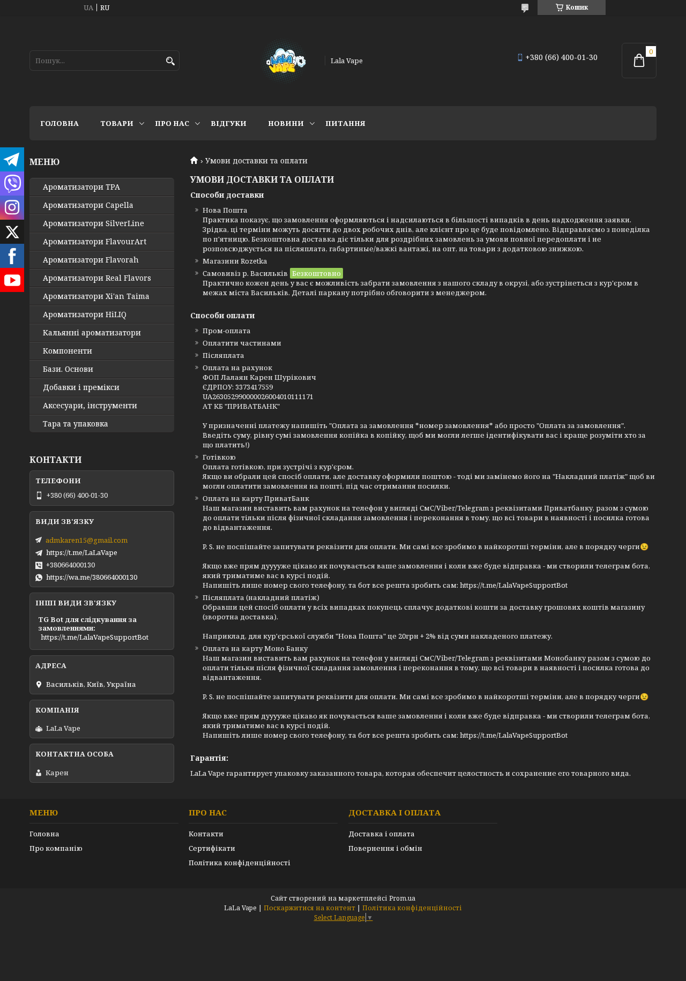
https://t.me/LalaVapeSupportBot (94, 637)
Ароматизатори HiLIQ (84, 314)
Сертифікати (212, 848)
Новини (286, 123)
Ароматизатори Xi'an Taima (96, 296)
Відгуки (229, 123)
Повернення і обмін (385, 848)
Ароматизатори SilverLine (93, 223)
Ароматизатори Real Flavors (97, 278)
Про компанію (56, 848)
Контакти (206, 833)
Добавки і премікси (81, 387)
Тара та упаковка (75, 424)
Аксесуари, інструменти (90, 405)
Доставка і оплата (381, 833)
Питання (345, 123)
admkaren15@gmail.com (87, 540)
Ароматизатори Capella (88, 205)
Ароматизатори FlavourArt (94, 241)
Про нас (172, 123)
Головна (59, 123)
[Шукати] (170, 61)
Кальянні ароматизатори (92, 333)
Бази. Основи (68, 369)
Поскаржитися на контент (309, 907)
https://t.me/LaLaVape (81, 552)
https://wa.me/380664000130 (91, 577)
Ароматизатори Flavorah (91, 260)
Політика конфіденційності (239, 862)
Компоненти (67, 351)
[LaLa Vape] (283, 60)
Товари (116, 123)
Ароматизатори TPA (81, 187)
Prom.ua (402, 898)
